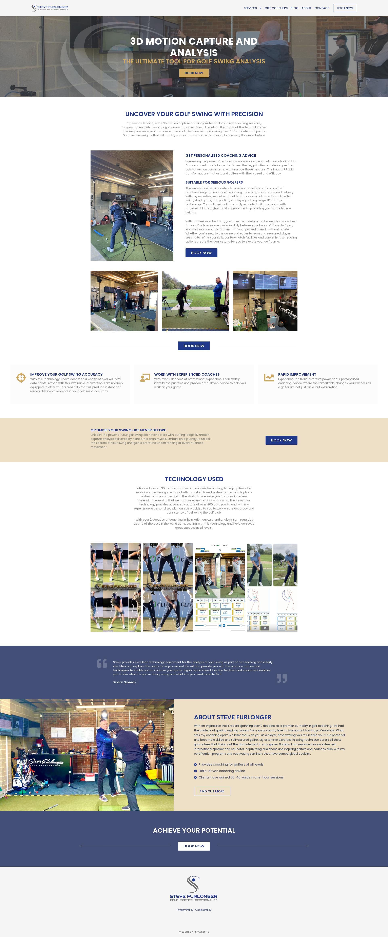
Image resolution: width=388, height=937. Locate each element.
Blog (294, 8)
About (307, 8)
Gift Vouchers (276, 8)
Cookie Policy (203, 910)
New (201, 931)
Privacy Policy (185, 910)
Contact (322, 8)
